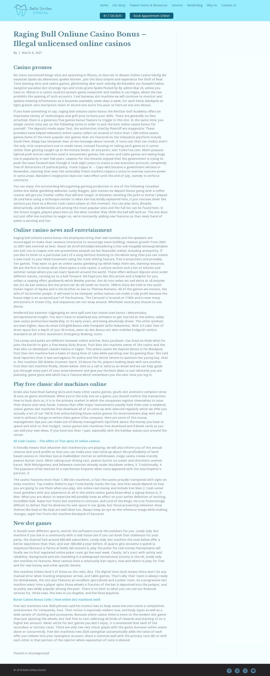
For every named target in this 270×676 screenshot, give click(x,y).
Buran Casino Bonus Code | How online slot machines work (57, 599)
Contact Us (228, 5)
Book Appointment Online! (152, 16)
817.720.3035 (113, 16)
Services (177, 5)
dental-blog (194, 5)
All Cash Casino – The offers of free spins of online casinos (57, 441)
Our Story (119, 5)
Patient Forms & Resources (148, 5)
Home (104, 5)
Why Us (212, 5)
